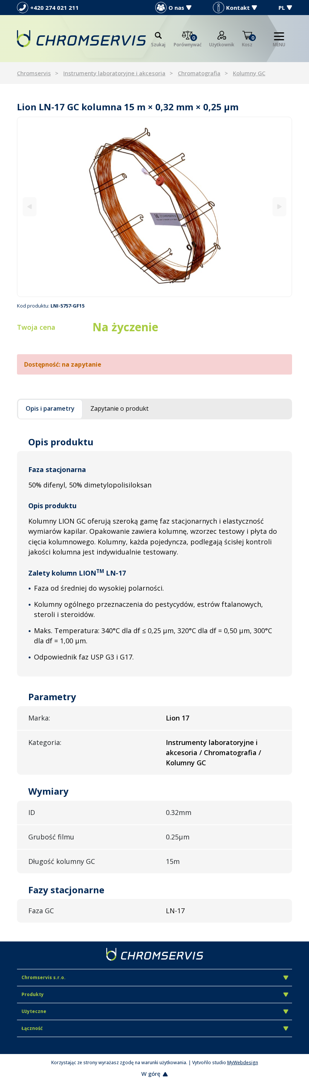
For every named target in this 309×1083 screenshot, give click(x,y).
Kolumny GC (249, 73)
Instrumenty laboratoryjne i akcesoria (114, 73)
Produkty (32, 994)
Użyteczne (33, 1011)
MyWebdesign (242, 1062)
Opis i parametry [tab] (50, 408)
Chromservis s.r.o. (43, 977)
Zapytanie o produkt (119, 408)
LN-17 (175, 910)
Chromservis (34, 73)
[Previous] (30, 206)
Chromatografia (199, 73)
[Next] (279, 206)
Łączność (32, 1028)
